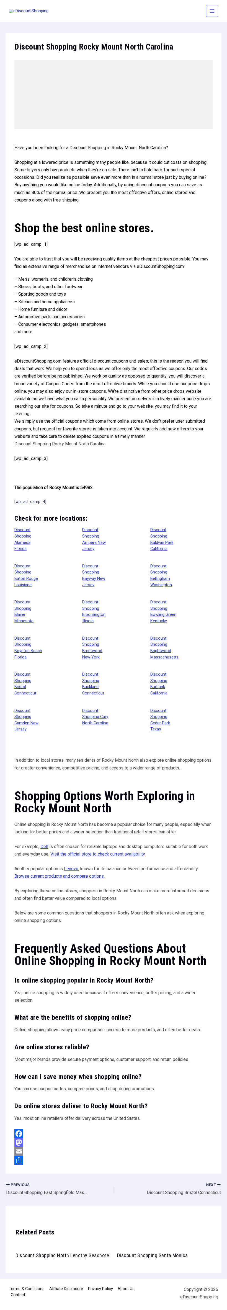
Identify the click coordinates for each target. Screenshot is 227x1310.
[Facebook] (113, 1133)
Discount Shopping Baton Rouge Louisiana (26, 575)
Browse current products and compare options (59, 876)
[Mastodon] (113, 1142)
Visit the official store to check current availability (97, 854)
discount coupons (111, 361)
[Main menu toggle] (212, 11)
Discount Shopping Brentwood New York (92, 648)
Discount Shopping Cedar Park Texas (160, 720)
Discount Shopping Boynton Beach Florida (28, 648)
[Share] (113, 1160)
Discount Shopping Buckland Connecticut (93, 684)
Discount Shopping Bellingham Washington (161, 575)
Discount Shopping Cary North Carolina (95, 716)
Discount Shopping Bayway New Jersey (93, 575)
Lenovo (71, 868)
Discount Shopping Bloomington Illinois (93, 611)
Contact (18, 1294)
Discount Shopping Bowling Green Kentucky (163, 611)
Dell (44, 846)
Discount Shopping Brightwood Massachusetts (164, 648)
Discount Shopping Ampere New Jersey (94, 539)
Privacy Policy (100, 1288)
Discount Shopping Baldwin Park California (161, 539)
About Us (126, 1288)
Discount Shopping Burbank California (158, 684)
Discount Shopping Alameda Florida (22, 539)
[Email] (113, 1151)
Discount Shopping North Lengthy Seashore (62, 1255)
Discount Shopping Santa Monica (152, 1255)
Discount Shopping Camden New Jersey (26, 720)
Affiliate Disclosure (66, 1288)
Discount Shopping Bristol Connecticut (25, 684)
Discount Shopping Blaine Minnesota (23, 611)
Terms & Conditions (27, 1288)
